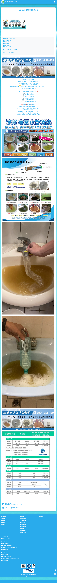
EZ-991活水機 (23, 520)
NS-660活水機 (23, 526)
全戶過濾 (22, 528)
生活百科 (41, 516)
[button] (54, 2)
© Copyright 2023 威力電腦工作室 (28, 574)
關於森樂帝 (3, 516)
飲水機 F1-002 (23, 532)
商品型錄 (22, 516)
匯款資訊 (3, 522)
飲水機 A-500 (23, 530)
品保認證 (3, 518)
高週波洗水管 (23, 518)
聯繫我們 (3, 524)
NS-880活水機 (23, 524)
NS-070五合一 (23, 522)
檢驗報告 (3, 520)
